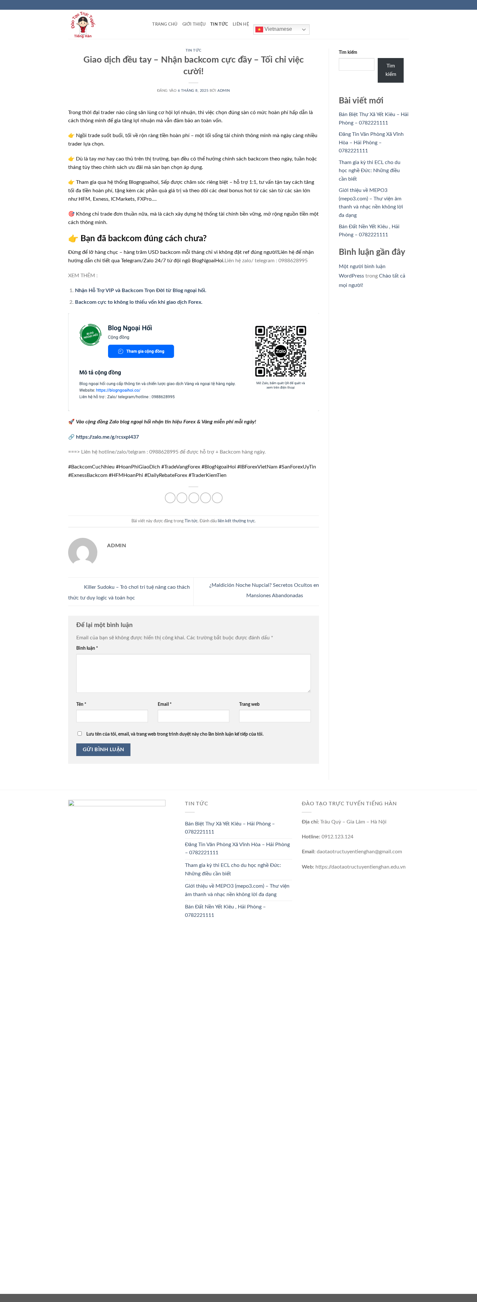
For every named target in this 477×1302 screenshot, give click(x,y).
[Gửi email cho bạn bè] (194, 497)
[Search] (145, 24)
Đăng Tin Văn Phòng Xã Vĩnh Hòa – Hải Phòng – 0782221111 (371, 142)
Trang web (249, 704)
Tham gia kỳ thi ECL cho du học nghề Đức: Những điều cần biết (369, 171)
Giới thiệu (194, 24)
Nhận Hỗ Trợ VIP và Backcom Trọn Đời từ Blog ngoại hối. (140, 290)
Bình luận (87, 648)
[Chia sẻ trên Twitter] (182, 497)
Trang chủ (164, 24)
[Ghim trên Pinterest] (205, 497)
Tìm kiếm (348, 52)
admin (223, 90)
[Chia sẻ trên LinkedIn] (217, 497)
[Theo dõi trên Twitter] (399, 5)
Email (165, 704)
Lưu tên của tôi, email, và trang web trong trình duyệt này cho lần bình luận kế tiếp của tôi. (174, 734)
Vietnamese (277, 29)
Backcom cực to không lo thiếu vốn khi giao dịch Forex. (138, 302)
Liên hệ (241, 24)
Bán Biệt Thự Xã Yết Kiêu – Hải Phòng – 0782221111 (230, 828)
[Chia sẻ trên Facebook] (170, 497)
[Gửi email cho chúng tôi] (406, 5)
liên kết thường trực (236, 521)
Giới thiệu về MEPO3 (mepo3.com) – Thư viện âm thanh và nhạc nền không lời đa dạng (237, 890)
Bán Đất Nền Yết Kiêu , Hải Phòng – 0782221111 (225, 911)
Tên (81, 704)
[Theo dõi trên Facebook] (387, 5)
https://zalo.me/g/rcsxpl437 (107, 437)
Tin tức (219, 24)
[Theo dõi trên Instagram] (393, 5)
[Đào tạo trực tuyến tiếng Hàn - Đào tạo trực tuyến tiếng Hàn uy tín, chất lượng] (100, 24)
